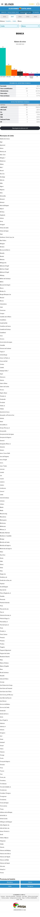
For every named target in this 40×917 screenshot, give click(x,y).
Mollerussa (3, 526)
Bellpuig (2, 275)
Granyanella (3, 431)
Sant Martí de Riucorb (5, 698)
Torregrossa (3, 796)
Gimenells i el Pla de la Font (7, 415)
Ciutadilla (2, 345)
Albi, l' (1, 167)
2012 (27, 16)
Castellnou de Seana (5, 326)
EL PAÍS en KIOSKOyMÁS (31, 898)
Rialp (1, 660)
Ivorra (1, 463)
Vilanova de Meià (4, 860)
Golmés (2, 418)
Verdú (1, 834)
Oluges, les (3, 574)
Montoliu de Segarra (5, 545)
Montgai (2, 539)
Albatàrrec (3, 161)
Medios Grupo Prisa (19, 910)
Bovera (2, 301)
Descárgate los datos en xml (20, 128)
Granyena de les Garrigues (7, 434)
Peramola (2, 599)
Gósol (1, 421)
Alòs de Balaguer (4, 205)
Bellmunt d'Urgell (4, 272)
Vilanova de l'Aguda (5, 856)
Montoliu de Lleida (4, 542)
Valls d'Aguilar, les (4, 825)
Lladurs (2, 485)
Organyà (2, 583)
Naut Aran (2, 555)
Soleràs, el (2, 726)
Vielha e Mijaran (4, 837)
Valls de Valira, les (4, 828)
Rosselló (2, 675)
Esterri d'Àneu (3, 383)
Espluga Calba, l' (4, 370)
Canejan (2, 313)
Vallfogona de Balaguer (6, 822)
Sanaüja (2, 682)
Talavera (2, 752)
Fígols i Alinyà (3, 393)
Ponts (1, 628)
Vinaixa (2, 872)
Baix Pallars (3, 240)
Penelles (2, 596)
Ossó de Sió (3, 590)
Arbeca (2, 218)
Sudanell (2, 742)
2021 (4, 16)
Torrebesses (3, 783)
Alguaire (2, 189)
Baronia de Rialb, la (5, 250)
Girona (30, 882)
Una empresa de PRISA (19, 905)
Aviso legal (24, 896)
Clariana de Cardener (5, 348)
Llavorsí (2, 491)
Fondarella (2, 399)
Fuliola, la (2, 405)
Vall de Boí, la (3, 815)
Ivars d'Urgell (3, 459)
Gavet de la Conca (4, 412)
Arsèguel (2, 224)
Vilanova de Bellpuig (5, 850)
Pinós (1, 606)
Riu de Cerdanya (4, 672)
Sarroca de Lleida (4, 707)
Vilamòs (2, 847)
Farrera (2, 389)
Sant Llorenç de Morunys (6, 694)
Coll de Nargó (3, 355)
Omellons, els (3, 577)
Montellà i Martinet (5, 532)
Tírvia (1, 768)
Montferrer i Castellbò (5, 536)
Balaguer (2, 243)
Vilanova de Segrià (5, 863)
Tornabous (3, 780)
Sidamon (2, 723)
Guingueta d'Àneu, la (5, 443)
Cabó (1, 307)
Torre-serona (3, 806)
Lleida (1, 494)
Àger (1, 142)
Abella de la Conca (5, 139)
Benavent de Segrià (5, 285)
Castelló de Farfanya (5, 329)
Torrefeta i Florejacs (5, 793)
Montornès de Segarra (6, 548)
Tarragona (30, 886)
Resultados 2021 (25, 12)
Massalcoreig (3, 513)
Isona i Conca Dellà (5, 453)
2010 (35, 16)
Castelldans (3, 320)
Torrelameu (3, 799)
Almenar (2, 202)
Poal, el (2, 612)
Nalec (1, 551)
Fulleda (2, 409)
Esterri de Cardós (4, 386)
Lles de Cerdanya (4, 497)
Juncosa (2, 469)
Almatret (2, 199)
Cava (1, 335)
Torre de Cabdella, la (5, 787)
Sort (1, 736)
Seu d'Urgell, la (4, 720)
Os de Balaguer (4, 586)
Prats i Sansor (3, 634)
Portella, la (3, 631)
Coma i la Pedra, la (5, 358)
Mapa (23, 898)
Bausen (2, 256)
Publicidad (18, 896)
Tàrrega (2, 755)
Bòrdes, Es (2, 291)
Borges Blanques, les (5, 294)
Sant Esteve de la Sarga (6, 685)
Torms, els (2, 777)
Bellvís (1, 281)
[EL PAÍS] (9, 4)
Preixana (2, 637)
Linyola (2, 478)
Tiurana (2, 771)
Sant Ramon (3, 701)
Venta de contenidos (10, 896)
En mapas (36, 12)
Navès (1, 558)
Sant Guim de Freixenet (6, 688)
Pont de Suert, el (4, 625)
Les (1, 475)
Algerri (2, 186)
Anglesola (2, 215)
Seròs (1, 717)
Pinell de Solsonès (4, 602)
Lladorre (2, 482)
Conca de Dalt (3, 361)
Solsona (2, 729)
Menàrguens (3, 520)
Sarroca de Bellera (5, 704)
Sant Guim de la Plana (5, 691)
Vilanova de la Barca (5, 853)
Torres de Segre (4, 802)
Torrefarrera (3, 790)
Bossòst (2, 297)
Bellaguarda (3, 262)
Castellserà (3, 332)
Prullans (2, 644)
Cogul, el (2, 351)
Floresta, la (3, 396)
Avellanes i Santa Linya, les (7, 237)
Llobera (2, 504)
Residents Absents (5, 656)
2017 (12, 16)
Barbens (2, 247)
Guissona (2, 447)
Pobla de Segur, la (4, 618)
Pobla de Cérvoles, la (5, 615)
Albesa (2, 164)
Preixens (2, 640)
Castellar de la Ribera (5, 316)
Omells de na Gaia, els (5, 580)
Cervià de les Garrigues (6, 342)
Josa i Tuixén (3, 466)
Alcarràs (2, 173)
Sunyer (2, 745)
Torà (1, 774)
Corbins (2, 364)
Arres (1, 221)
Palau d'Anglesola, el (5, 593)
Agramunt (2, 145)
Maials (1, 507)
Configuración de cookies (15, 898)
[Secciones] (2, 4)
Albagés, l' (2, 158)
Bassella (2, 253)
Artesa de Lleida (4, 227)
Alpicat (2, 208)
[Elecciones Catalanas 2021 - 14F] (20, 8)
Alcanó (2, 170)
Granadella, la (3, 424)
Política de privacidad (33, 896)
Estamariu (2, 377)
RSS (21, 899)
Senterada (2, 710)
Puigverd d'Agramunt (5, 650)
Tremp (1, 809)
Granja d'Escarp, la (5, 428)
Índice (17, 899)
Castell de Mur (3, 323)
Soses (1, 739)
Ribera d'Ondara (4, 663)
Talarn (1, 748)
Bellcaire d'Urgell (4, 266)
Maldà (1, 510)
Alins (1, 193)
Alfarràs (2, 180)
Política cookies (5, 898)
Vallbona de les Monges (6, 812)
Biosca (2, 288)
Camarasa (2, 310)
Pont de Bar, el (4, 621)
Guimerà (2, 440)
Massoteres (3, 517)
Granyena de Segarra (5, 437)
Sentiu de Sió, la (4, 714)
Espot (1, 374)
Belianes (2, 259)
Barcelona (10, 882)
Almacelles (3, 196)
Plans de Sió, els (4, 609)
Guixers (2, 450)
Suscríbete (31, 4)
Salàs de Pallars (4, 679)
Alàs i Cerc (3, 154)
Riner (1, 669)
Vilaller (2, 844)
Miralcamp (3, 523)
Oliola (1, 567)
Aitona (1, 148)
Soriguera (2, 733)
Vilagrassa (2, 841)
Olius (1, 571)
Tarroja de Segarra (5, 761)
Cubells (2, 367)
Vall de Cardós (3, 818)
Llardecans (3, 488)
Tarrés (1, 758)
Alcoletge (2, 177)
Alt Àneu (2, 212)
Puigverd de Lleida (5, 653)
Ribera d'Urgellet (4, 666)
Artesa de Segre (4, 231)
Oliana (1, 564)
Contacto (3, 896)
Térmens (2, 764)
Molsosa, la (3, 529)
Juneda (2, 472)
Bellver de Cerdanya (5, 278)
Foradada (2, 402)
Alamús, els (3, 151)
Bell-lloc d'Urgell (4, 269)
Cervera (2, 339)
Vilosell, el (2, 869)
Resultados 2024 (13, 12)
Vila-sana (2, 866)
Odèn (1, 561)
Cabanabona (3, 304)
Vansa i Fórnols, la (4, 831)
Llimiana (2, 501)
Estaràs (2, 380)
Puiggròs (2, 647)
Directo (3, 12)
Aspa (1, 234)
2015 (20, 16)
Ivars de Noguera (4, 456)
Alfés (1, 183)
